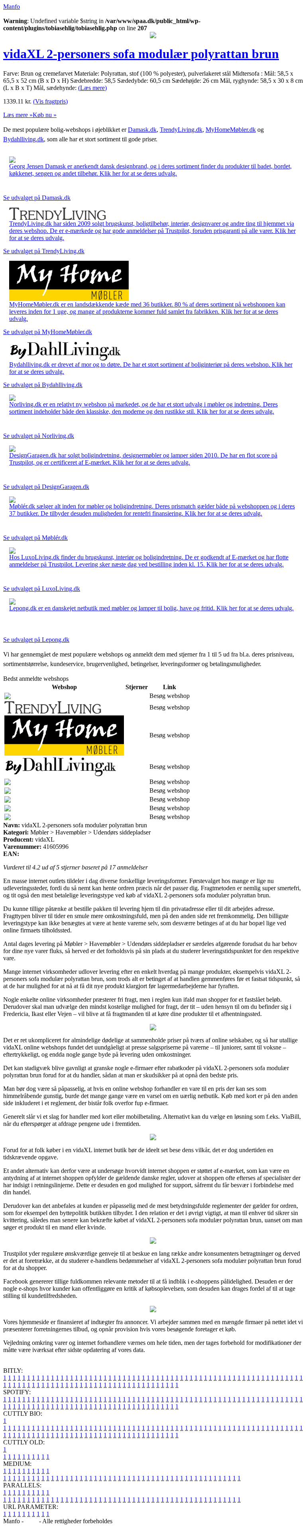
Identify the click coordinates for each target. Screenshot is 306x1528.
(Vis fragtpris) (50, 101)
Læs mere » (18, 114)
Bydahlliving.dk (23, 139)
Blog (31, 1521)
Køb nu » (45, 114)
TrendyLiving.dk (181, 129)
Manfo (11, 6)
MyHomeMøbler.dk (231, 129)
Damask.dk (142, 129)
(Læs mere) (92, 87)
